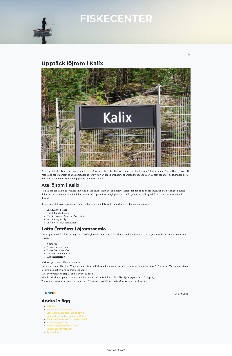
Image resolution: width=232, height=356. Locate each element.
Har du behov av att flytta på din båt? (67, 319)
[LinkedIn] (51, 293)
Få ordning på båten (57, 322)
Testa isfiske (53, 332)
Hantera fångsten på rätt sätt (62, 325)
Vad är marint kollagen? (60, 309)
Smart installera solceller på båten (65, 312)
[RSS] (54, 293)
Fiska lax (52, 306)
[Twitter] (49, 293)
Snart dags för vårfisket (59, 328)
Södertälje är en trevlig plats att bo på (67, 316)
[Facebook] (46, 293)
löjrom (87, 171)
